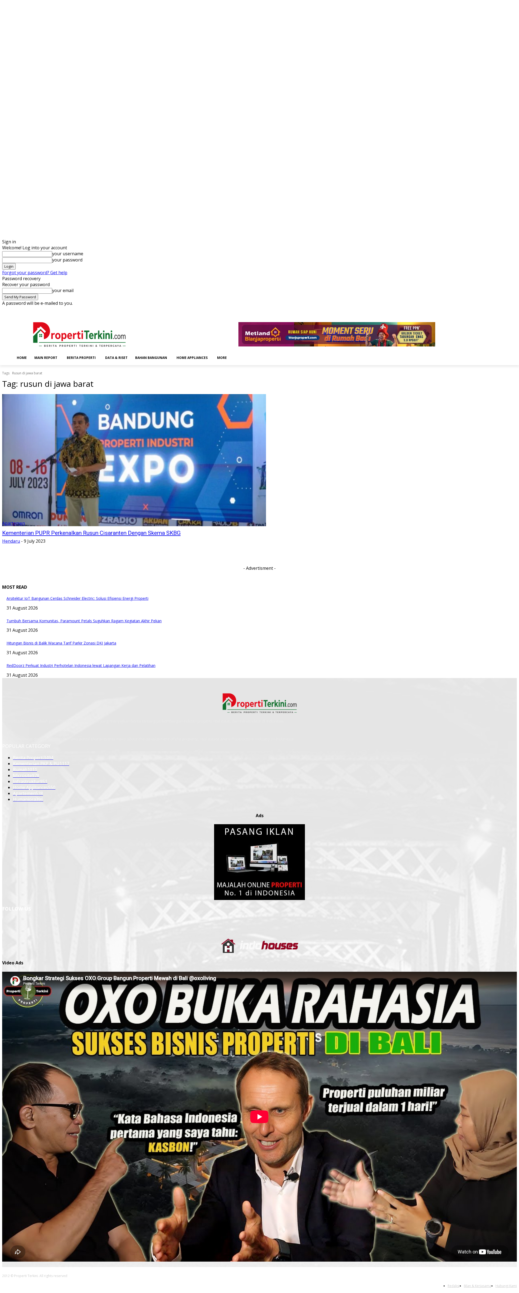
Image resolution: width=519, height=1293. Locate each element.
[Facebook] (476, 310)
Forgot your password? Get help (34, 273)
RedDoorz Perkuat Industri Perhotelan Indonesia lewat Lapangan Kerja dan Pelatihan (80, 665)
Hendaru (11, 541)
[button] (238, 357)
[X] (506, 310)
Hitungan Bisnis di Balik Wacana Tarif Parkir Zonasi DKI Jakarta (61, 643)
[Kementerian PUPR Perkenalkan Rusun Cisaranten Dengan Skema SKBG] (134, 460)
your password (67, 260)
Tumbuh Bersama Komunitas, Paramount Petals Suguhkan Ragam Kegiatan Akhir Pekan (84, 620)
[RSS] (499, 310)
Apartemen (13, 523)
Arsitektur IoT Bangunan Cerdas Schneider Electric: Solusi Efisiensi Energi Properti (77, 598)
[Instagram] (484, 310)
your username (67, 254)
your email (63, 290)
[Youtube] (514, 310)
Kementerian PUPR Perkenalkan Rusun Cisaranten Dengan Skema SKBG (91, 533)
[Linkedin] (491, 310)
